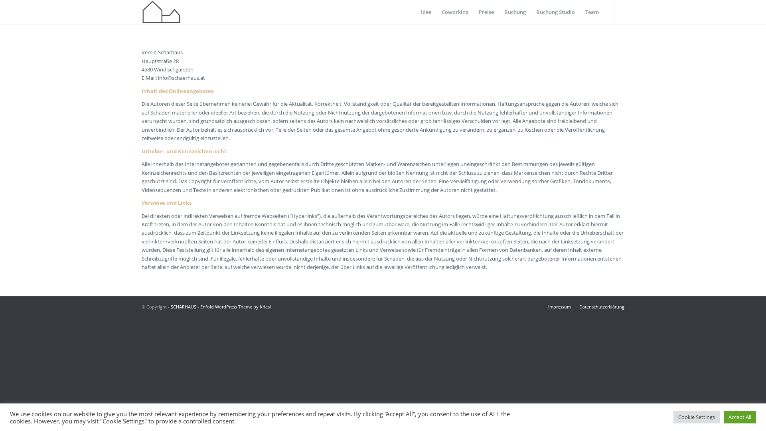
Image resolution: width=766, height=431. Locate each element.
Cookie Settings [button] (696, 417)
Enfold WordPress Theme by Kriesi (235, 307)
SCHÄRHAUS (183, 307)
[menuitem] (426, 12)
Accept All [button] (739, 417)
